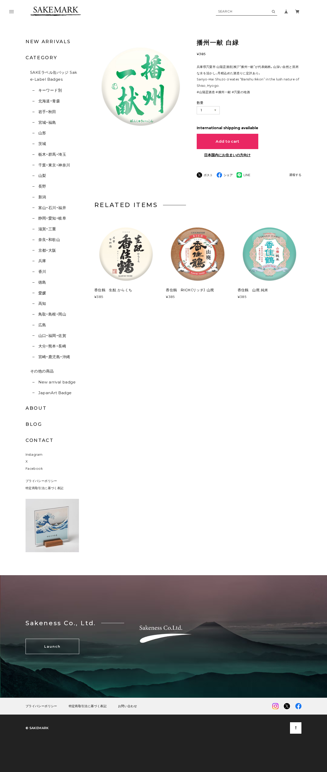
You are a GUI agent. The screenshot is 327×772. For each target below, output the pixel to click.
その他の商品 (42, 371)
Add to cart (227, 141)
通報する (295, 175)
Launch (52, 646)
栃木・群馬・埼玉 (52, 154)
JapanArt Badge (55, 392)
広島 (42, 324)
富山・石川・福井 (52, 207)
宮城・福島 (47, 122)
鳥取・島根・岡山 (52, 314)
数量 (200, 103)
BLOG (34, 424)
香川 (42, 271)
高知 (42, 303)
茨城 (42, 143)
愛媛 (42, 293)
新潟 (42, 197)
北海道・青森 (49, 101)
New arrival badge (57, 382)
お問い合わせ (127, 706)
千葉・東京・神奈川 (54, 165)
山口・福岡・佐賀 (52, 335)
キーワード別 (50, 90)
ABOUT (36, 408)
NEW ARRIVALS (48, 41)
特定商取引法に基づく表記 (44, 488)
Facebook (34, 469)
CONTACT (40, 440)
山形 (42, 132)
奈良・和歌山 (49, 239)
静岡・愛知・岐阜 (52, 218)
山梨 (42, 175)
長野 (42, 186)
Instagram (34, 454)
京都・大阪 (47, 250)
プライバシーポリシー (41, 481)
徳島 (42, 282)
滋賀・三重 (47, 228)
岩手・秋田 (47, 111)
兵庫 (42, 260)
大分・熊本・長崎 (52, 346)
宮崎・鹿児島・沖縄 (54, 356)
